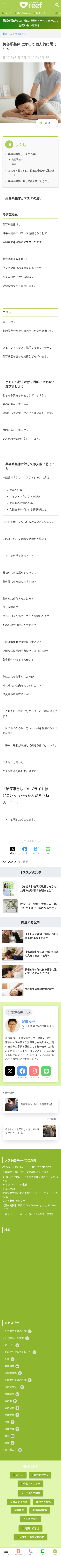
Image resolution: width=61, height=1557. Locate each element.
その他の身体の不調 (17, 1331)
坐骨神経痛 (13, 1373)
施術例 (10, 1401)
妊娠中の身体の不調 (17, 1380)
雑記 (9, 1436)
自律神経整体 (39, 1510)
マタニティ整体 (18, 1502)
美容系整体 (17, 159)
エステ (15, 164)
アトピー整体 (30, 1518)
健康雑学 (12, 1366)
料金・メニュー (43, 13)
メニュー (6, 1554)
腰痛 (9, 1422)
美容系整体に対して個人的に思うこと (29, 181)
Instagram (34, 1077)
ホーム (8, 13)
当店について (14, 1387)
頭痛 (9, 1442)
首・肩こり (13, 1449)
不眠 (9, 1359)
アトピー (11, 1345)
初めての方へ (23, 13)
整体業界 (23, 861)
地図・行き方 (32, 1528)
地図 (55, 1554)
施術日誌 (11, 1408)
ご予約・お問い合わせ (31, 1537)
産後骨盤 (11, 1415)
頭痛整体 (19, 1510)
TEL (30, 1554)
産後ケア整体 (43, 1502)
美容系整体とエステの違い (22, 154)
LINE (46, 1077)
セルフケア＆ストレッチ (20, 1352)
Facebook (22, 1077)
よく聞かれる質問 (16, 1338)
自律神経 (11, 1429)
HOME (32, 1467)
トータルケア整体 (30, 1493)
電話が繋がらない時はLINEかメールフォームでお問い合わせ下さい (30, 23)
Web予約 (18, 1554)
